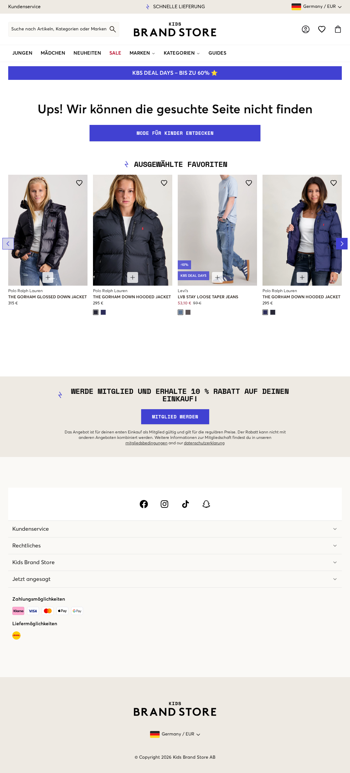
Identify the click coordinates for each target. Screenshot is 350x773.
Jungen (22, 53)
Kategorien (179, 53)
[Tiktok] (185, 504)
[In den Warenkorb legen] (47, 277)
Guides (217, 53)
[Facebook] (143, 504)
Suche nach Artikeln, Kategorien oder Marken (59, 29)
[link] (175, 29)
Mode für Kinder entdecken (175, 133)
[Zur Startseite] (175, 29)
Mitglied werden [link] (175, 416)
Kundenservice (24, 6)
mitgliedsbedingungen (146, 443)
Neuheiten (87, 53)
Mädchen (53, 53)
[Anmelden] (306, 29)
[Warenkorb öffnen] (338, 29)
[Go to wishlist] (322, 29)
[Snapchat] (206, 504)
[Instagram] (164, 504)
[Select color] (95, 312)
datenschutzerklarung (204, 443)
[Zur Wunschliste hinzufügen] (79, 183)
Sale (115, 53)
